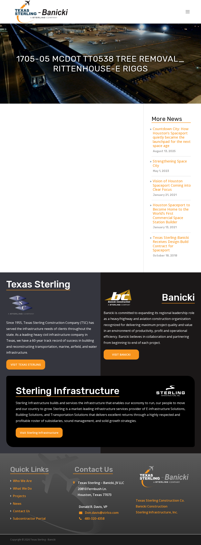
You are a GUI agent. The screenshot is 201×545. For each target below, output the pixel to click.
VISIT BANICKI (121, 354)
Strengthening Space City (170, 163)
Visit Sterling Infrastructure (39, 433)
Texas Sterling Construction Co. (160, 500)
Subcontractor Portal (29, 518)
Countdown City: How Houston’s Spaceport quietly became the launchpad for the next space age (172, 137)
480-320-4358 (94, 518)
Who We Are (22, 481)
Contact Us (21, 511)
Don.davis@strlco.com (102, 512)
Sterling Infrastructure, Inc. (157, 512)
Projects (19, 496)
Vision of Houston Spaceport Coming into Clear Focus (172, 185)
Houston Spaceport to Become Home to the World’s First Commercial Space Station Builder (171, 213)
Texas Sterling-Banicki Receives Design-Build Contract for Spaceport (171, 244)
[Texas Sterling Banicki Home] (39, 21)
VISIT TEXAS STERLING (26, 364)
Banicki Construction (151, 506)
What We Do (22, 488)
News (17, 503)
